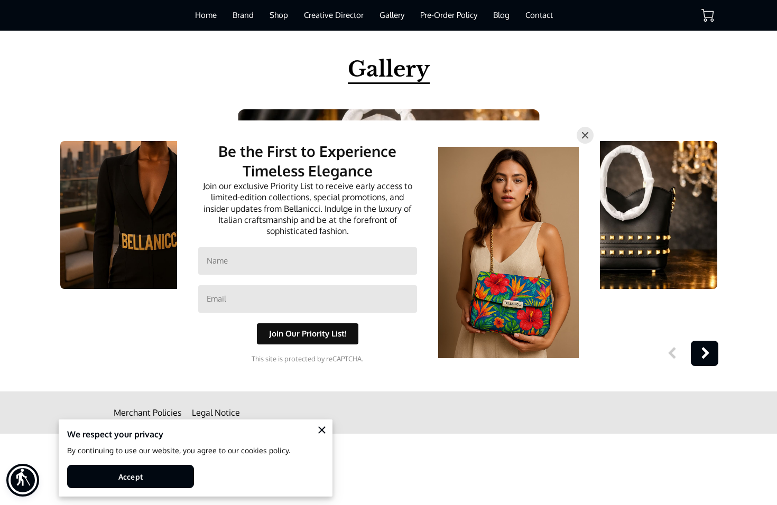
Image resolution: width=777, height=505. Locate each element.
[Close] (585, 135)
